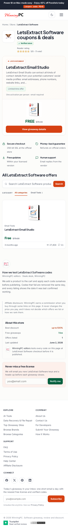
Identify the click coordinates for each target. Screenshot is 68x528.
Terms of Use (10, 451)
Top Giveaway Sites (13, 425)
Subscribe (56, 498)
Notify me (55, 381)
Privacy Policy (10, 456)
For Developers (43, 425)
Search (59, 183)
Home (5, 24)
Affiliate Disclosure (12, 465)
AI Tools (7, 416)
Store (12, 24)
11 (62, 245)
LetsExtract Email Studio (19, 229)
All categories (21, 192)
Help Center (9, 461)
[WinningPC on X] (14, 480)
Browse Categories (13, 434)
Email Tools (37, 192)
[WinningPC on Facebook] (6, 480)
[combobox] (30, 184)
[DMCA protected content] (38, 523)
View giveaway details (34, 129)
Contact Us (41, 420)
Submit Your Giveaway (47, 429)
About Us (40, 416)
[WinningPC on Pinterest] (22, 480)
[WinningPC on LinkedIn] (30, 480)
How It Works (42, 434)
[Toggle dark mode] (52, 15)
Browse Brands (11, 429)
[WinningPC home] (14, 15)
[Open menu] (61, 14)
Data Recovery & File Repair (17, 420)
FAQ (5, 447)
